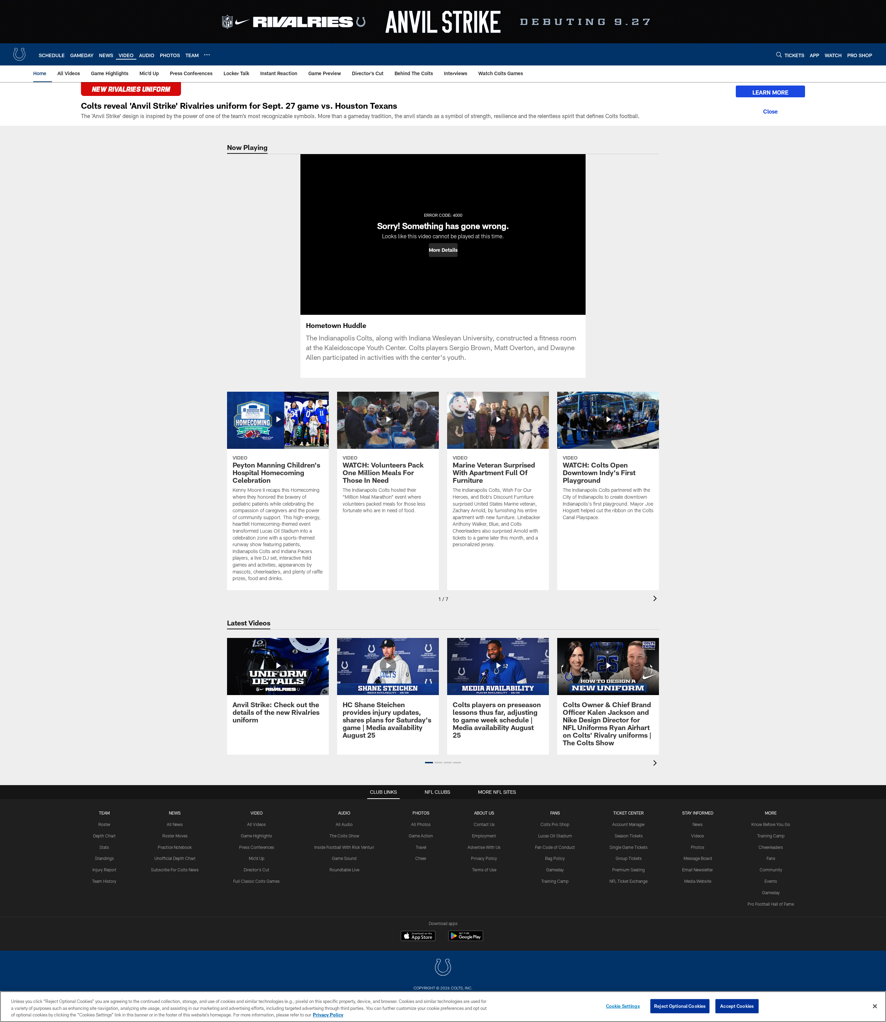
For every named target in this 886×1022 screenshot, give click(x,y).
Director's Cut (256, 869)
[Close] (770, 110)
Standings (104, 858)
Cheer (420, 858)
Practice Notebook (175, 847)
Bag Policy (555, 858)
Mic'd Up (256, 858)
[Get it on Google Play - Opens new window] (466, 939)
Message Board (698, 858)
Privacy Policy (484, 858)
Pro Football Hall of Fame (771, 903)
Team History (104, 881)
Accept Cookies (737, 1005)
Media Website (697, 881)
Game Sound (344, 858)
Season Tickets (629, 835)
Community (771, 869)
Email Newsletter (697, 869)
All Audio (344, 824)
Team (104, 812)
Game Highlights (256, 835)
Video (257, 812)
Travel (421, 847)
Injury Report (104, 869)
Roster (104, 824)
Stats (104, 847)
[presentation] (656, 599)
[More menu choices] (207, 54)
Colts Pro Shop (555, 824)
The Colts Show (344, 835)
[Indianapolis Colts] (443, 968)
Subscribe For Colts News (175, 869)
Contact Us (484, 824)
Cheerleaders (771, 847)
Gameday (555, 869)
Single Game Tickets (628, 847)
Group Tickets (629, 858)
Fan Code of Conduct (555, 847)
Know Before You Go (770, 824)
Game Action (421, 835)
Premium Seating (628, 869)
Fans (771, 858)
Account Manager (628, 824)
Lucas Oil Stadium (555, 835)
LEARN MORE (770, 92)
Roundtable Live (344, 869)
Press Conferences (256, 847)
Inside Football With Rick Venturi (344, 847)
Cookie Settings (623, 1005)
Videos (697, 835)
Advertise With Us (484, 847)
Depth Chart (104, 835)
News (175, 812)
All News (175, 824)
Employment (484, 835)
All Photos (421, 824)
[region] (443, 1006)
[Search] (779, 54)
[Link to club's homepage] (19, 54)
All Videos (256, 824)
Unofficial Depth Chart (175, 858)
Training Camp (555, 881)
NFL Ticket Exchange (628, 881)
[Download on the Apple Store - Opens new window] (418, 937)
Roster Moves (175, 835)
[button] (443, 250)
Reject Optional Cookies (680, 1005)
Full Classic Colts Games (256, 881)
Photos (421, 812)
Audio (344, 812)
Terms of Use (484, 869)
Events (771, 881)
